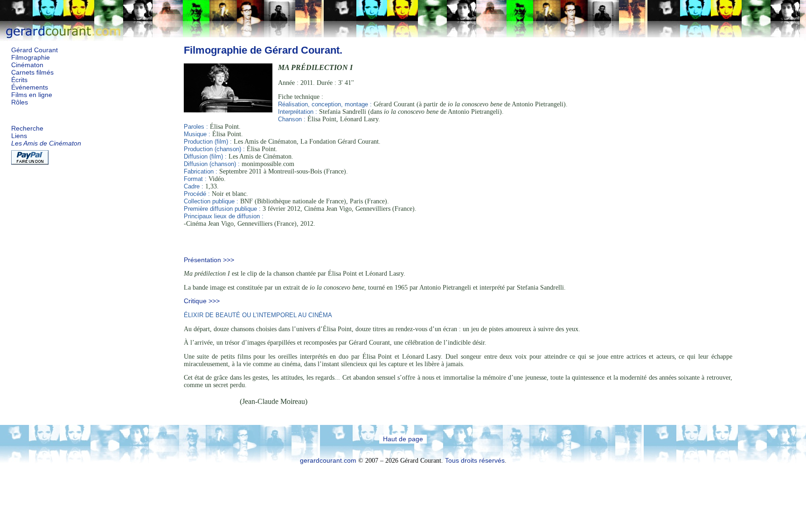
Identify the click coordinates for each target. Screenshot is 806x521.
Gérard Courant (34, 50)
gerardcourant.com (328, 460)
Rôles (19, 102)
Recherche (27, 128)
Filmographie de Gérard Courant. (263, 50)
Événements (29, 87)
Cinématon (27, 65)
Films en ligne (31, 94)
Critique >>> (202, 301)
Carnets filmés (32, 72)
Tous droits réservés (475, 460)
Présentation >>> (209, 260)
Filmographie (30, 57)
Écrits (19, 79)
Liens (19, 135)
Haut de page (403, 439)
